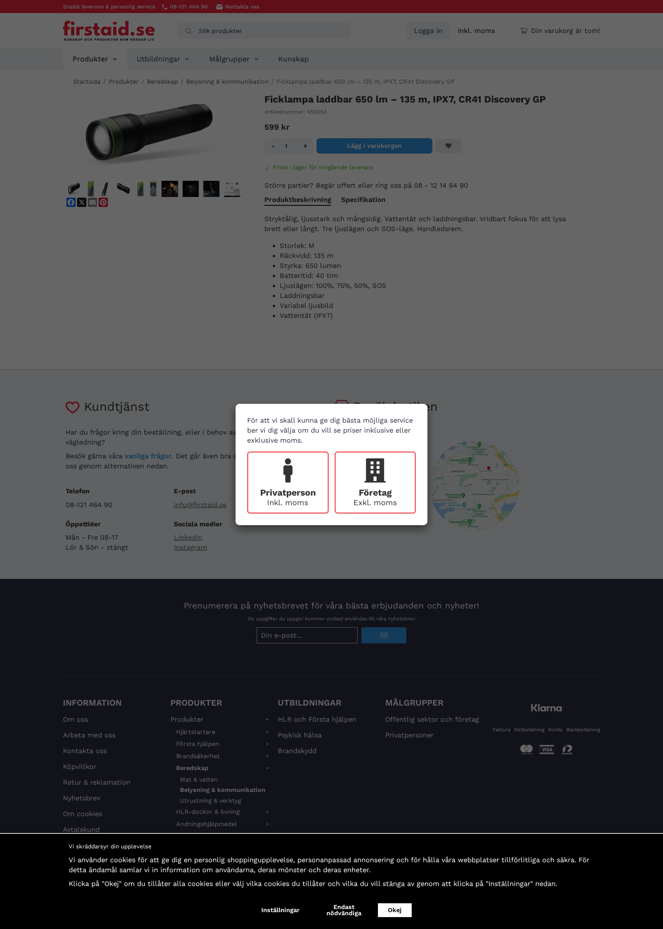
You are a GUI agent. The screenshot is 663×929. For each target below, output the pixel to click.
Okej (395, 910)
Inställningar (280, 910)
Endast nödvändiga (344, 910)
